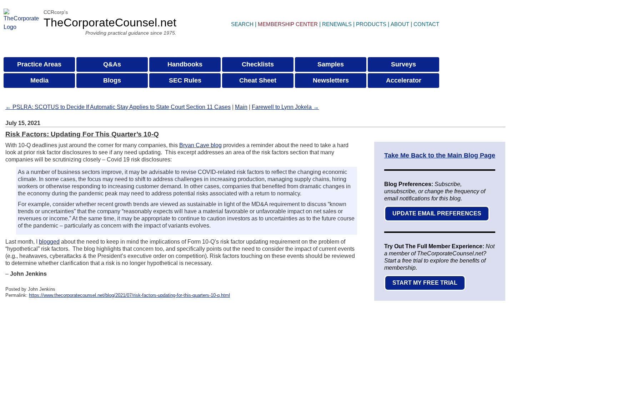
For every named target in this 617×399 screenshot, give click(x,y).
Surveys (403, 64)
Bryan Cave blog (200, 145)
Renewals (337, 24)
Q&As (112, 64)
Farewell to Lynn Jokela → (285, 107)
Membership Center (288, 24)
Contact (426, 24)
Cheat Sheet (257, 80)
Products (371, 24)
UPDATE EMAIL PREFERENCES (436, 213)
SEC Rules (185, 80)
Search (242, 24)
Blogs (112, 80)
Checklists (258, 64)
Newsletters (331, 80)
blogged (49, 242)
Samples (330, 64)
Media (39, 80)
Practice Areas (39, 64)
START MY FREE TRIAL (424, 283)
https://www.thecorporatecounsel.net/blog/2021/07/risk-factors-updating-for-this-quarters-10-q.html (129, 295)
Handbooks (184, 64)
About (400, 24)
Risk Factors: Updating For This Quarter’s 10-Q (82, 134)
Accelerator (403, 80)
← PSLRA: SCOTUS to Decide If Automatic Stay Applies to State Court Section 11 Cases (118, 107)
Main (241, 107)
